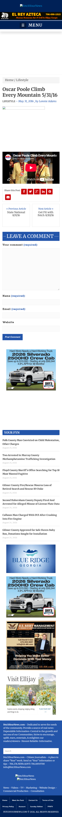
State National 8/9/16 (16, 214)
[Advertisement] (31, 53)
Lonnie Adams (48, 101)
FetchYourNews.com (14, 757)
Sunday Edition (36, 806)
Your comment (20, 245)
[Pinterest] (50, 191)
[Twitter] (30, 191)
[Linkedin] (43, 191)
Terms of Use (47, 800)
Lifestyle (22, 80)
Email (14, 309)
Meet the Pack (18, 800)
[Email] (8, 197)
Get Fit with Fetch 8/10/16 (46, 214)
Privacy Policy (8, 806)
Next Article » (45, 208)
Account (22, 806)
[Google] (37, 191)
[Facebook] (24, 191)
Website (8, 322)
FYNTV (50, 806)
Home (9, 80)
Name (13, 296)
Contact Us (33, 800)
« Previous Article (16, 208)
